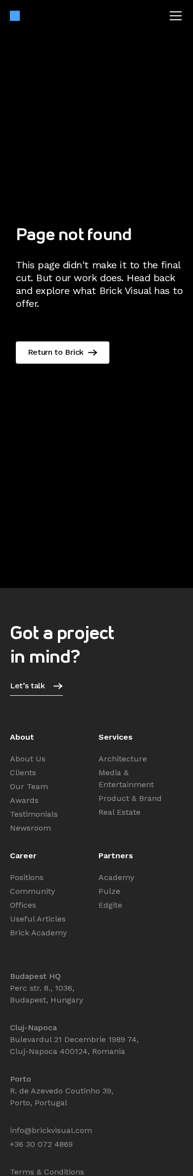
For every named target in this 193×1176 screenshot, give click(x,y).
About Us (28, 758)
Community (32, 891)
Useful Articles (38, 919)
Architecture (122, 758)
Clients (23, 772)
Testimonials (34, 814)
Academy (116, 877)
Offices (23, 905)
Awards (24, 800)
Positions (27, 877)
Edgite (110, 905)
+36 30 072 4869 (41, 1144)
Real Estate (119, 812)
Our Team (29, 786)
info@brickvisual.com (51, 1130)
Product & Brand (130, 798)
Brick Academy (38, 932)
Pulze (109, 891)
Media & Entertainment (126, 778)
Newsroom (30, 828)
